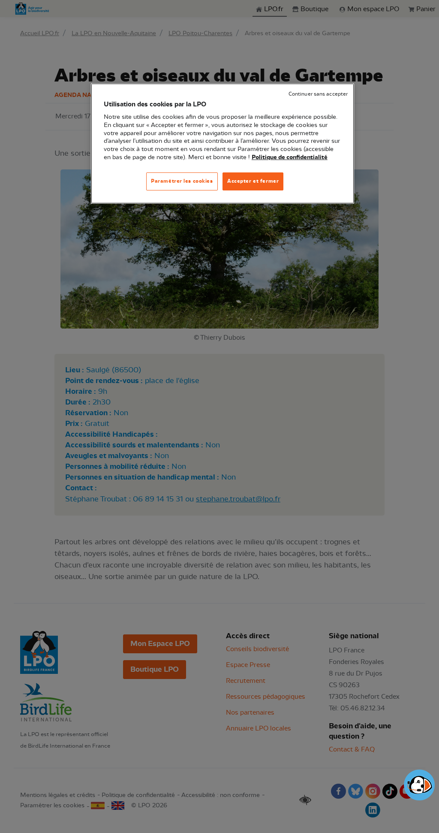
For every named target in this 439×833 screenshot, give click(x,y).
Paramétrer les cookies (182, 181)
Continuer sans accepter (318, 94)
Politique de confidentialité (290, 157)
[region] (222, 143)
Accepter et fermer (253, 181)
